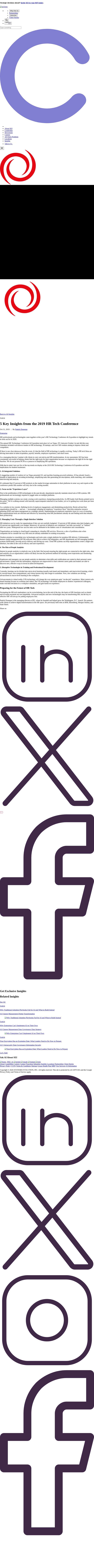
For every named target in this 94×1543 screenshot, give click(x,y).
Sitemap (34, 1066)
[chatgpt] (32, 1062)
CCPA (13, 1066)
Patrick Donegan (21, 429)
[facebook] (47, 986)
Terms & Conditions (23, 1066)
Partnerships (13, 13)
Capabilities (9, 1064)
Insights (7, 141)
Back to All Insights (7, 414)
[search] (10, 27)
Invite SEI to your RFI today (32, 3)
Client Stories (14, 18)
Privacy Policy (5, 1066)
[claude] (24, 1062)
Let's (4, 1053)
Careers (7, 135)
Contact (23, 1064)
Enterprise (3, 433)
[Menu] (8, 23)
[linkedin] (47, 705)
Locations (8, 139)
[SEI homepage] (4, 7)
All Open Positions (11, 137)
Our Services (60, 1066)
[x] (38, 1062)
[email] (1, 813)
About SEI (8, 128)
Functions (29, 1064)
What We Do (14, 11)
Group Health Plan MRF (47, 1066)
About (2, 1064)
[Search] (7, 20)
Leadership (9, 131)
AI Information (71, 1066)
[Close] (2, 148)
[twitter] (47, 810)
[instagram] (47, 1369)
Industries (13, 15)
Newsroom (9, 133)
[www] (7, 1062)
